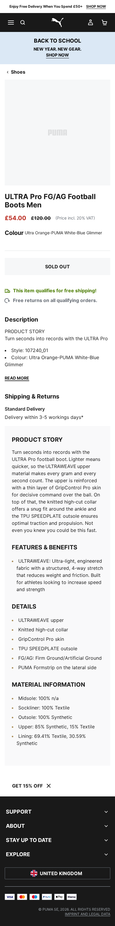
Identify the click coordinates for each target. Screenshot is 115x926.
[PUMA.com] (57, 22)
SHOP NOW (96, 6)
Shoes (18, 72)
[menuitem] (87, 914)
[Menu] (11, 22)
